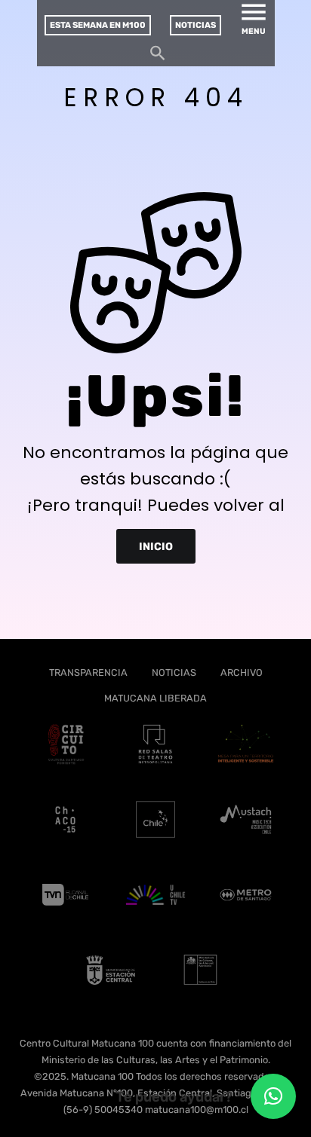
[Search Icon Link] (157, 57)
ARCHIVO (241, 672)
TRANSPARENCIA (88, 672)
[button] (273, 1096)
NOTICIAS (174, 672)
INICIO (156, 546)
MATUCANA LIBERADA (155, 698)
